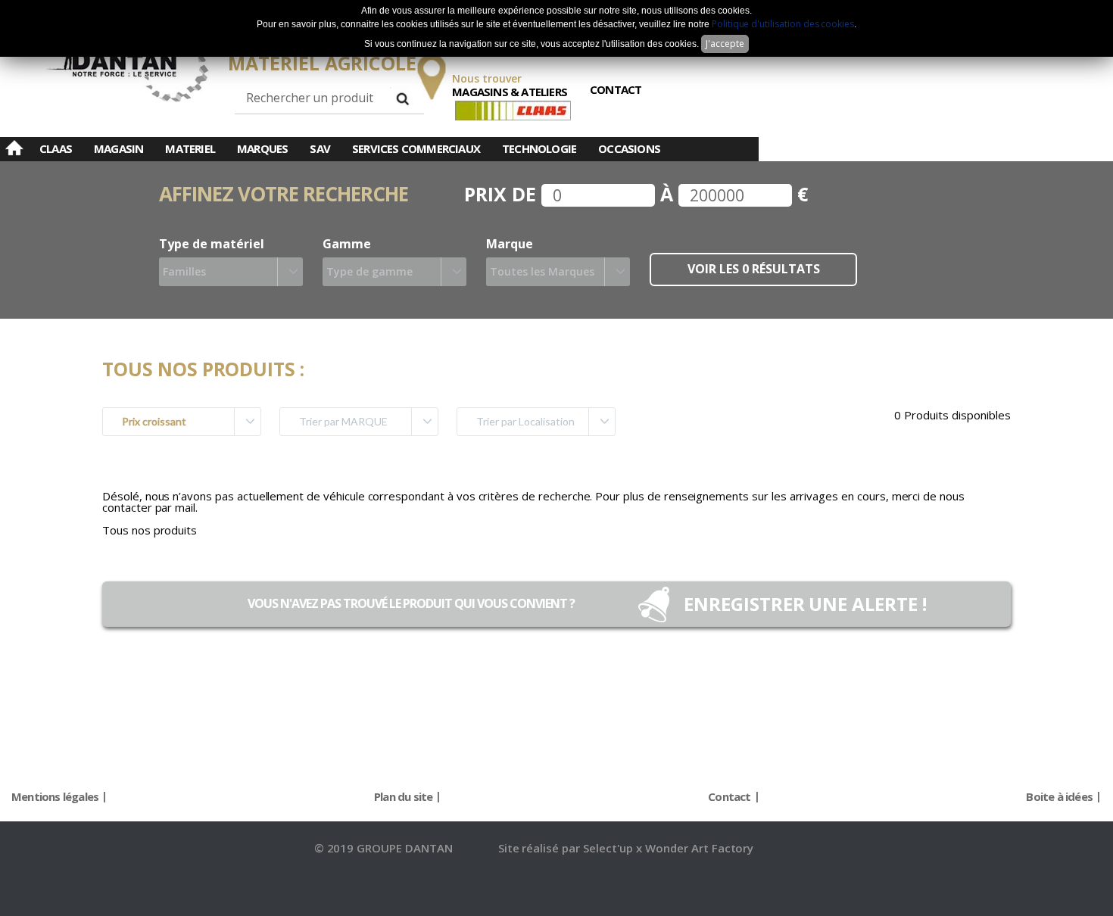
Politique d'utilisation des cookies (783, 23)
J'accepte (725, 43)
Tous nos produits (149, 529)
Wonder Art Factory (699, 847)
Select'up (610, 847)
